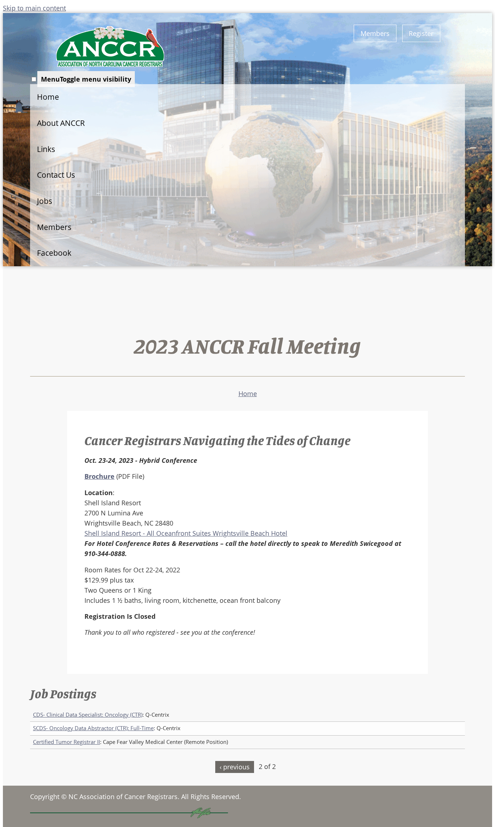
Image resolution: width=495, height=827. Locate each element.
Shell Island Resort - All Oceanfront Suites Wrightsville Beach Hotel (185, 533)
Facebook (54, 253)
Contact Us (56, 175)
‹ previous (235, 766)
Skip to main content (34, 8)
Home (48, 97)
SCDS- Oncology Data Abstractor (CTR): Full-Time (93, 728)
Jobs (44, 201)
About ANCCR (61, 123)
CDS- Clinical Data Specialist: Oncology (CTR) (87, 715)
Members (375, 33)
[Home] (110, 46)
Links (46, 149)
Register (421, 33)
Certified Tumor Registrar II (66, 742)
